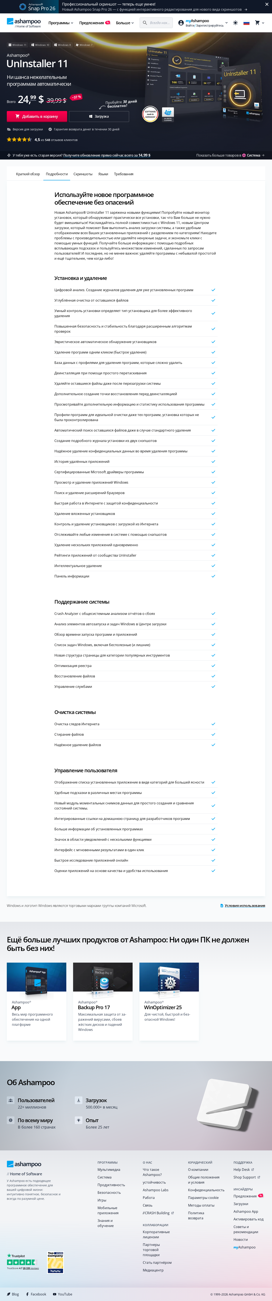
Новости (241, 1239)
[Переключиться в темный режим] (235, 23)
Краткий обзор (28, 174)
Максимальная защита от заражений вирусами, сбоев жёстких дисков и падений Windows (102, 1022)
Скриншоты (83, 174)
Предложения (94, 22)
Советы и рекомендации (246, 1229)
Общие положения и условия (204, 1180)
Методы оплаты (201, 1205)
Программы (58, 22)
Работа (149, 1197)
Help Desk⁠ (242, 1169)
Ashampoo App (246, 1211)
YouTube (65, 1294)
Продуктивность (111, 1185)
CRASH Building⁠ (156, 1213)
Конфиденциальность (205, 1190)
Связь (147, 1205)
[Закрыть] (267, 4)
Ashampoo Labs (156, 1190)
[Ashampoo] (24, 1164)
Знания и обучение (106, 1223)
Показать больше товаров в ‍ (228, 155)
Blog (15, 1294)
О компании (198, 1169)
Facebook (38, 1294)
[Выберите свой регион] (246, 23)
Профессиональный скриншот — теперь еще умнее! (109, 4)
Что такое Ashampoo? (152, 1172)
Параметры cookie (203, 1197)
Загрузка (101, 116)
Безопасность (109, 1192)
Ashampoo (245, 1247)
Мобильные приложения (108, 1210)
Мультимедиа (109, 1169)
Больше (123, 22)
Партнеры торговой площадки (151, 1249)
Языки (103, 174)
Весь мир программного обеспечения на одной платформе (32, 1019)
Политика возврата (196, 1215)
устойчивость (154, 1182)
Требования (123, 174)
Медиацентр (153, 1270)
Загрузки (241, 1203)
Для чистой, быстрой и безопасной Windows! (167, 1017)
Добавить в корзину (40, 116)
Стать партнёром (157, 1262)
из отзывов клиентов (56, 139)
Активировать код (249, 1219)
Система (105, 1177)
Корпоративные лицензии (156, 1234)
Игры (102, 1200)
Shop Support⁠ (245, 1177)
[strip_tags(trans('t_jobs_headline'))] (55, 1262)
